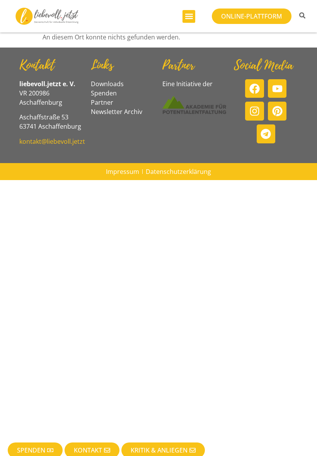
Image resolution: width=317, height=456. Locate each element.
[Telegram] (266, 133)
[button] (188, 16)
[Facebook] (254, 88)
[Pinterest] (277, 111)
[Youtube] (277, 88)
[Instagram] (254, 111)
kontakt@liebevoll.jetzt (52, 141)
